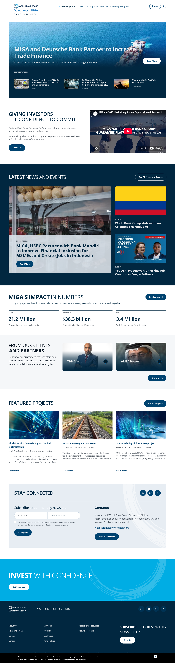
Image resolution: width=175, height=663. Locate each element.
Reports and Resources (89, 625)
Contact (12, 641)
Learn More (14, 470)
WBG (39, 609)
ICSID (67, 609)
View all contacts (106, 536)
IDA (54, 609)
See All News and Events (150, 177)
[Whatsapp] (150, 493)
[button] (10, 6)
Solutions (48, 625)
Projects (47, 630)
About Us (16, 147)
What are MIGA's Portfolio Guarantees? (144, 81)
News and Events (16, 630)
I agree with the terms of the (28, 522)
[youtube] (149, 609)
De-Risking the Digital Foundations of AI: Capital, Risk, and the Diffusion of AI (95, 82)
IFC (60, 609)
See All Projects (155, 403)
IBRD (47, 609)
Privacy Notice (43, 522)
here (84, 660)
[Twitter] (158, 493)
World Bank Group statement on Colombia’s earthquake (138, 225)
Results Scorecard (86, 630)
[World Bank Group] (18, 608)
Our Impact (48, 636)
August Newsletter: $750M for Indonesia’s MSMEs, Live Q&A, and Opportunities (46, 82)
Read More (152, 61)
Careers (12, 636)
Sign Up (24, 532)
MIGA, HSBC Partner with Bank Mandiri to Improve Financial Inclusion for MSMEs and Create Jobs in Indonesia (58, 251)
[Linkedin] (143, 493)
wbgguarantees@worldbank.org (112, 527)
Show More (157, 378)
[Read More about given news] (60, 229)
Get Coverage (18, 587)
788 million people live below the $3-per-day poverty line (104, 6)
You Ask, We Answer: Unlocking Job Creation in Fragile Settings (140, 272)
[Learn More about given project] (34, 425)
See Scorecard (156, 297)
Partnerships (49, 641)
